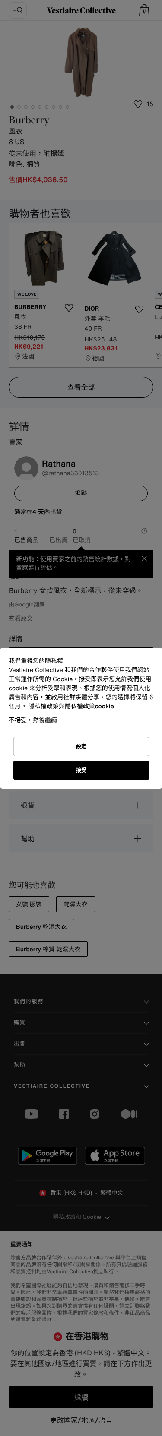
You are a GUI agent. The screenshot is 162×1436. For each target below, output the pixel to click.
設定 (81, 746)
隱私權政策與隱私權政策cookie (71, 706)
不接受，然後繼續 (33, 719)
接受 (81, 770)
